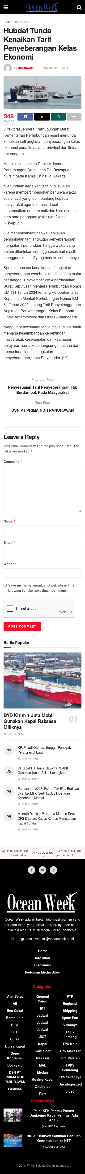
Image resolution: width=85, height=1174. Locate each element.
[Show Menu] (6, 7)
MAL (42, 1065)
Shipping (70, 1010)
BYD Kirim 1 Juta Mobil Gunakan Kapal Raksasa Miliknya (30, 721)
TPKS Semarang (70, 1067)
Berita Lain (22, 21)
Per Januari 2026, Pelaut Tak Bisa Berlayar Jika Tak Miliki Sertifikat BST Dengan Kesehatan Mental (48, 793)
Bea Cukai (15, 1010)
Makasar (42, 1058)
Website (10, 563)
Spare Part (70, 1017)
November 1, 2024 (55, 67)
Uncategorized (70, 1084)
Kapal (42, 1043)
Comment (13, 461)
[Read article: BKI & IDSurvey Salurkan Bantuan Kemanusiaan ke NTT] (13, 1140)
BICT (15, 1024)
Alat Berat (15, 996)
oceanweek (26, 67)
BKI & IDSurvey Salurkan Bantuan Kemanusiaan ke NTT (54, 1138)
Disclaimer (42, 965)
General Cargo (42, 998)
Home (7, 21)
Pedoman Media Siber (42, 972)
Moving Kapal (42, 1079)
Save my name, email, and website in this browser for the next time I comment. (41, 588)
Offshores (43, 1086)
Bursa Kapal (15, 1046)
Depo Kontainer (15, 1055)
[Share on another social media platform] (74, 117)
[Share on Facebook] (25, 117)
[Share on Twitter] (42, 117)
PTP (70, 996)
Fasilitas (15, 1088)
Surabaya (70, 1024)
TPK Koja (70, 1043)
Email (10, 542)
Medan (42, 1072)
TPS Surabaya (70, 1077)
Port (42, 1093)
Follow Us (44, 852)
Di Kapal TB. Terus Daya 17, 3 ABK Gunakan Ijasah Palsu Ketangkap (43, 770)
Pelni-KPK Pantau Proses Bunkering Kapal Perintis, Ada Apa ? (54, 1115)
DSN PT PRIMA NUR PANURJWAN (14, 1077)
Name (10, 521)
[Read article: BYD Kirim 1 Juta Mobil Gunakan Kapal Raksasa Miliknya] (42, 680)
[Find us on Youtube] (42, 870)
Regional (70, 1003)
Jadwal (42, 1015)
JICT (42, 1036)
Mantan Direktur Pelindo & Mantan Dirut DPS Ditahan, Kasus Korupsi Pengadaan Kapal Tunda (47, 818)
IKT (42, 1008)
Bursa (15, 1039)
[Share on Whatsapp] (58, 117)
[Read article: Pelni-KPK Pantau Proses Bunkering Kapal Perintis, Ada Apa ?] (13, 1115)
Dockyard (15, 1065)
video (70, 1091)
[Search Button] (79, 7)
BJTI (15, 1032)
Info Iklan (42, 957)
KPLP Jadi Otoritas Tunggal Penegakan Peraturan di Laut (46, 750)
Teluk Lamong (70, 1034)
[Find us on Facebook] (31, 870)
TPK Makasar (70, 1050)
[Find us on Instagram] (53, 870)
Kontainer (43, 1050)
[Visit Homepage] (42, 7)
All (15, 1003)
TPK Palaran (70, 1058)
